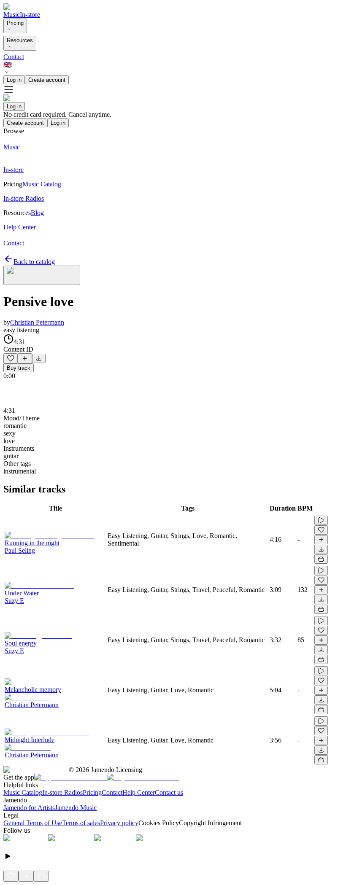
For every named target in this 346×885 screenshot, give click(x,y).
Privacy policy (119, 822)
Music (11, 14)
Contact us (169, 792)
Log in (14, 80)
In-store (30, 14)
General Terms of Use (32, 822)
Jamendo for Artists (29, 807)
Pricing (15, 23)
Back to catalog (34, 261)
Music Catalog (22, 792)
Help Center (138, 792)
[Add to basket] (321, 559)
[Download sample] (39, 358)
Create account (46, 80)
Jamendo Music (76, 807)
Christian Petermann (37, 322)
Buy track (18, 368)
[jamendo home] (18, 7)
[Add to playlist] (25, 358)
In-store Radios (62, 792)
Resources (20, 40)
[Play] (41, 275)
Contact (13, 56)
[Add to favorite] (10, 358)
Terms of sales (81, 822)
